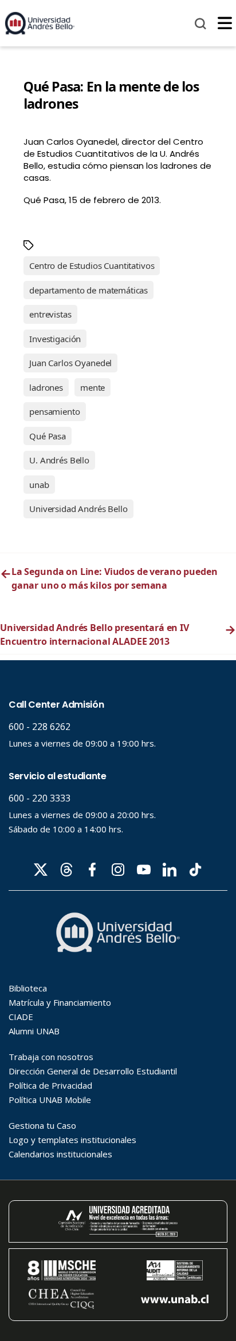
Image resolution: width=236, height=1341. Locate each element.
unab (39, 484)
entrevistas (50, 314)
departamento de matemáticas (88, 290)
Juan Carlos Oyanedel (70, 362)
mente (92, 387)
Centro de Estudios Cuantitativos (91, 265)
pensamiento (54, 411)
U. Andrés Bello (59, 460)
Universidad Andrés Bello (78, 508)
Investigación (55, 338)
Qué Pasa (47, 436)
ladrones (46, 387)
